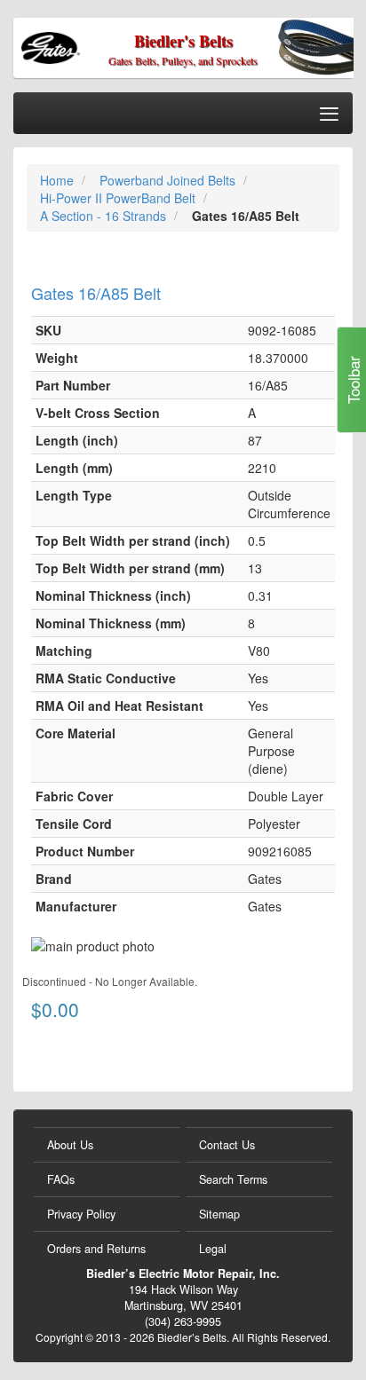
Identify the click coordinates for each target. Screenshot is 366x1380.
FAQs (61, 1179)
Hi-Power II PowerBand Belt (119, 198)
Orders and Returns (96, 1249)
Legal (213, 1249)
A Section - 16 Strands (105, 216)
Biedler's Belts (183, 40)
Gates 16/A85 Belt (96, 292)
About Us (70, 1145)
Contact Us (227, 1145)
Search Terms (233, 1179)
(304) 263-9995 (183, 1321)
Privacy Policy (81, 1214)
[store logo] (86, 46)
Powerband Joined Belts (169, 180)
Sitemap (219, 1214)
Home (58, 180)
